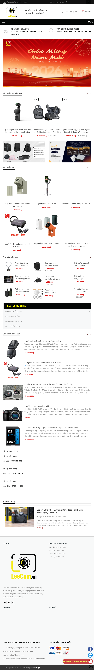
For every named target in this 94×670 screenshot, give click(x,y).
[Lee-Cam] (12, 11)
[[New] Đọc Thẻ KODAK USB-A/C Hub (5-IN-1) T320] (13, 371)
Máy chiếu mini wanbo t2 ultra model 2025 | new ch (76, 244)
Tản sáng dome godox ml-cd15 (51, 291)
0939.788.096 (14, 651)
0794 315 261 (17, 486)
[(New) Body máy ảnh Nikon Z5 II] (13, 414)
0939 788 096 (16, 461)
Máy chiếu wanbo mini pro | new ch (76, 203)
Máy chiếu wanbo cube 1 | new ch (47, 243)
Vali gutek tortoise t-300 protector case (23, 290)
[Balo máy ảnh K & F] (24, 151)
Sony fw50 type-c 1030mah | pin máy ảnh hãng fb (22, 278)
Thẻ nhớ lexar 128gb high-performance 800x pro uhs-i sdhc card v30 (51, 427)
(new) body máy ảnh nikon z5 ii (36, 406)
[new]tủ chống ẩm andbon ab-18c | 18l (82, 290)
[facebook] (9, 602)
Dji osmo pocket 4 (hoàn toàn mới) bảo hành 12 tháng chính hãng (17, 130)
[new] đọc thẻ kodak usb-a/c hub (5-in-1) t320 (17, 245)
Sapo (38, 667)
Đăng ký (73, 11)
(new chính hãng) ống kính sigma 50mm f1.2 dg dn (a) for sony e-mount (76, 132)
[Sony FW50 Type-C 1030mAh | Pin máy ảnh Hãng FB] (8, 280)
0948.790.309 (27, 651)
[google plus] (13, 602)
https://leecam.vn (17, 655)
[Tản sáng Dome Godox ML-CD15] (38, 294)
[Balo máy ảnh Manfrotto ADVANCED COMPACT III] (38, 266)
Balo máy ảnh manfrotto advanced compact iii (53, 265)
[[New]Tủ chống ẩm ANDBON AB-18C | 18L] (67, 293)
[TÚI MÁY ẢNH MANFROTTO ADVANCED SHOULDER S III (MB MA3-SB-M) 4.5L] (38, 280)
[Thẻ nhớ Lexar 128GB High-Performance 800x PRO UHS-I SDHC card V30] (67, 280)
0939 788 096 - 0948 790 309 (77, 31)
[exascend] (70, 151)
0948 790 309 (17, 473)
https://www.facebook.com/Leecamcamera (28, 658)
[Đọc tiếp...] (41, 527)
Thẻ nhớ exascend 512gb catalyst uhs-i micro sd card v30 (82, 265)
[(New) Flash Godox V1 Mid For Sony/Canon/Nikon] (13, 349)
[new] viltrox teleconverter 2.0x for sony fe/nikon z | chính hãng (49, 384)
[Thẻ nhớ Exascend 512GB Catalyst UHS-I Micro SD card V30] (67, 266)
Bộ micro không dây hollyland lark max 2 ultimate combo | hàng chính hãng (47, 132)
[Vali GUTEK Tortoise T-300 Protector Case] (8, 293)
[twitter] (5, 602)
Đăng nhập (63, 11)
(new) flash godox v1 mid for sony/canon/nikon (42, 341)
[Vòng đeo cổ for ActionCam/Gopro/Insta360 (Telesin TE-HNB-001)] (8, 266)
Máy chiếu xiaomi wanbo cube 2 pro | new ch (17, 204)
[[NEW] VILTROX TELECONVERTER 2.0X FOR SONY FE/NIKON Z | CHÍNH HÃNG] (13, 393)
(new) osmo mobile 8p (47, 203)
